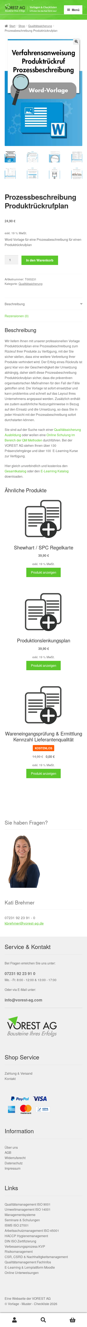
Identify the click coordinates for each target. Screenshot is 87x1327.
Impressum (12, 1168)
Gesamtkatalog (15, 471)
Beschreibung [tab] (15, 304)
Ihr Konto (14, 1320)
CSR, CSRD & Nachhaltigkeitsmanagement (36, 1256)
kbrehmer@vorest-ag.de (24, 923)
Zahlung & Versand (18, 1073)
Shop (21, 26)
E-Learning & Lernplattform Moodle (30, 1267)
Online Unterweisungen (22, 1272)
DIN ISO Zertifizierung (20, 1241)
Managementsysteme (20, 1214)
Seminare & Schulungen (22, 1220)
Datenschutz (14, 1163)
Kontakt (10, 1078)
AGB (8, 1152)
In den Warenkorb (39, 260)
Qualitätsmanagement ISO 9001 (28, 1204)
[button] (76, 41)
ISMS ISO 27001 (17, 1225)
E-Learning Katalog (55, 471)
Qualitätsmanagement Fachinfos (28, 1262)
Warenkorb (72, 1320)
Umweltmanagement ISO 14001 (28, 1209)
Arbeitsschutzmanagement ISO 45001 (32, 1230)
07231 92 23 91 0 (20, 973)
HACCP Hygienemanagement (26, 1235)
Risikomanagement (19, 1251)
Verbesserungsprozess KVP (25, 1246)
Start (12, 26)
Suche (43, 1320)
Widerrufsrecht (15, 1157)
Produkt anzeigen (43, 572)
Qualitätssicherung (40, 26)
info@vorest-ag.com (23, 1000)
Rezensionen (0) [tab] (17, 316)
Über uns (11, 1147)
